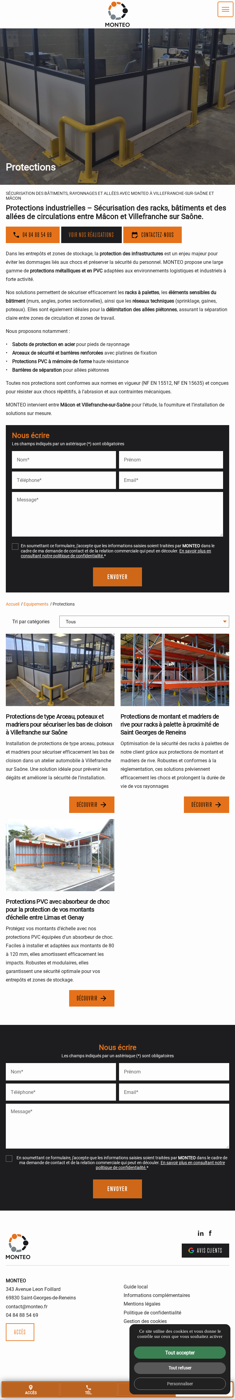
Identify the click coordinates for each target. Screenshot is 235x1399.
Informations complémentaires (157, 1295)
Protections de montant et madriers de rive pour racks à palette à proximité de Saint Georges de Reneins (170, 724)
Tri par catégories (31, 621)
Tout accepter (180, 1352)
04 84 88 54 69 (37, 235)
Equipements (36, 604)
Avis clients (209, 1250)
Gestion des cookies (145, 1321)
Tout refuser (180, 1368)
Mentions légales (142, 1303)
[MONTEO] (117, 14)
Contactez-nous (152, 235)
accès (31, 1389)
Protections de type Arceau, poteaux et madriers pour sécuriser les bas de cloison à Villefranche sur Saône (59, 724)
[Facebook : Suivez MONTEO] (210, 1233)
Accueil (12, 604)
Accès (20, 1332)
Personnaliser (180, 1383)
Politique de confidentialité (152, 1312)
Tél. (88, 1389)
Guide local (136, 1286)
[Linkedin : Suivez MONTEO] (200, 1233)
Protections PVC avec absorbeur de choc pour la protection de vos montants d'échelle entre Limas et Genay (57, 909)
